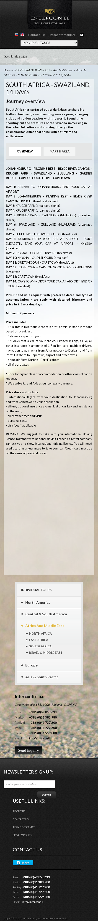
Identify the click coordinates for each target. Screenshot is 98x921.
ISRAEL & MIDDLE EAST (45, 652)
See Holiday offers (15, 56)
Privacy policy (22, 835)
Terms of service (24, 827)
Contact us (20, 819)
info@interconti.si (62, 35)
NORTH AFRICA (40, 633)
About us (19, 811)
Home (7, 71)
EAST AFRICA (38, 640)
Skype (23, 862)
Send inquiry (28, 750)
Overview (25, 151)
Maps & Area (60, 151)
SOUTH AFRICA (40, 646)
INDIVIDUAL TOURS (27, 71)
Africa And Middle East (58, 71)
